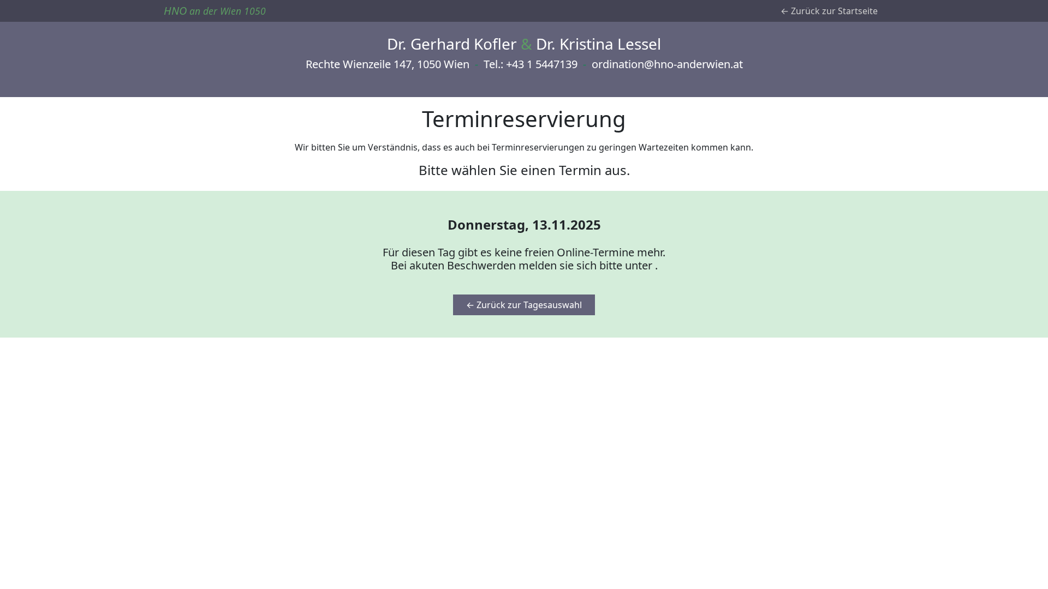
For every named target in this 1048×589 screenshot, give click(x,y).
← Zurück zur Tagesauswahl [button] (524, 305)
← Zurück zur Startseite (829, 11)
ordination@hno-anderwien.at (667, 64)
